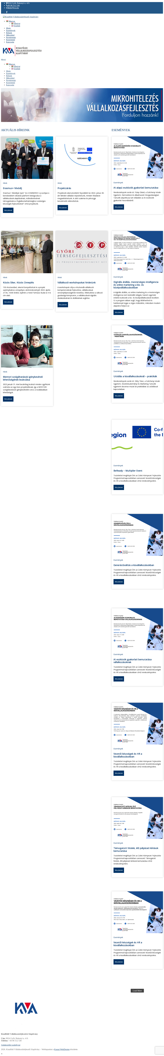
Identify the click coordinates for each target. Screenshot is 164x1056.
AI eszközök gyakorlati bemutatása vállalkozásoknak (133, 661)
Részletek (8, 210)
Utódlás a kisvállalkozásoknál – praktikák (135, 376)
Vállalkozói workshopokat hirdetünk (77, 282)
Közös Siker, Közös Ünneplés (18, 282)
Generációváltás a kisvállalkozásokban (134, 565)
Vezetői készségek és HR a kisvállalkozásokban (128, 755)
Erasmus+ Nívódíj (12, 188)
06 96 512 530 (14, 5)
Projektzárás (64, 188)
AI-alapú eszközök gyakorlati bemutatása (136, 187)
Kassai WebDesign (62, 1049)
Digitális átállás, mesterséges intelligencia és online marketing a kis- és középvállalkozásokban (136, 284)
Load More (137, 991)
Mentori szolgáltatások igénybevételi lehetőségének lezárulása (23, 378)
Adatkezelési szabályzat (10, 1045)
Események (118, 182)
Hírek (5, 183)
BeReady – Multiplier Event (128, 470)
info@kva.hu (13, 8)
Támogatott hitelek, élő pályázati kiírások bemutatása (136, 849)
